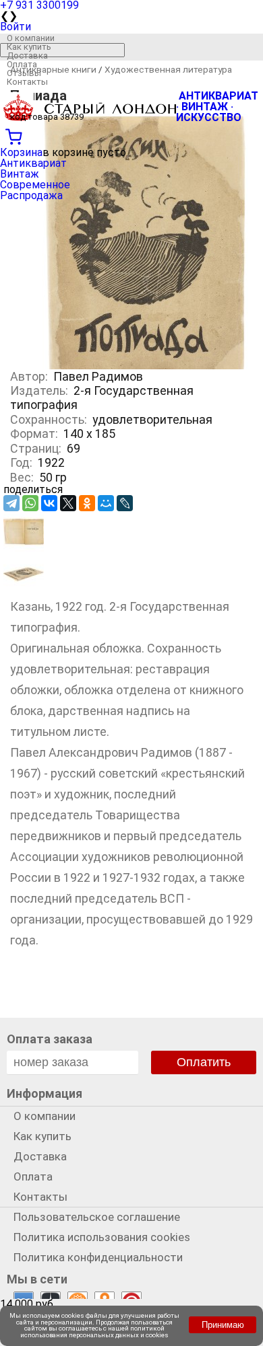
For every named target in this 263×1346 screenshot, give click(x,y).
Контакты (27, 82)
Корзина (21, 152)
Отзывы (24, 73)
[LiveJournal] (125, 503)
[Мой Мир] (106, 503)
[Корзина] (131, 135)
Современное (35, 184)
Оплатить (204, 1062)
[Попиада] (23, 547)
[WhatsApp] (30, 503)
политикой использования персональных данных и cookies (94, 1331)
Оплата (22, 64)
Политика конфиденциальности (98, 1257)
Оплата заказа (49, 1039)
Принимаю (223, 1325)
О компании (31, 38)
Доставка (27, 55)
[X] (68, 503)
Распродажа (31, 195)
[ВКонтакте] (49, 503)
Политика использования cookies (101, 1237)
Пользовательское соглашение (96, 1217)
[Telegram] (11, 503)
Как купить (29, 47)
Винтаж (19, 173)
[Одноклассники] (87, 503)
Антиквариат (33, 163)
